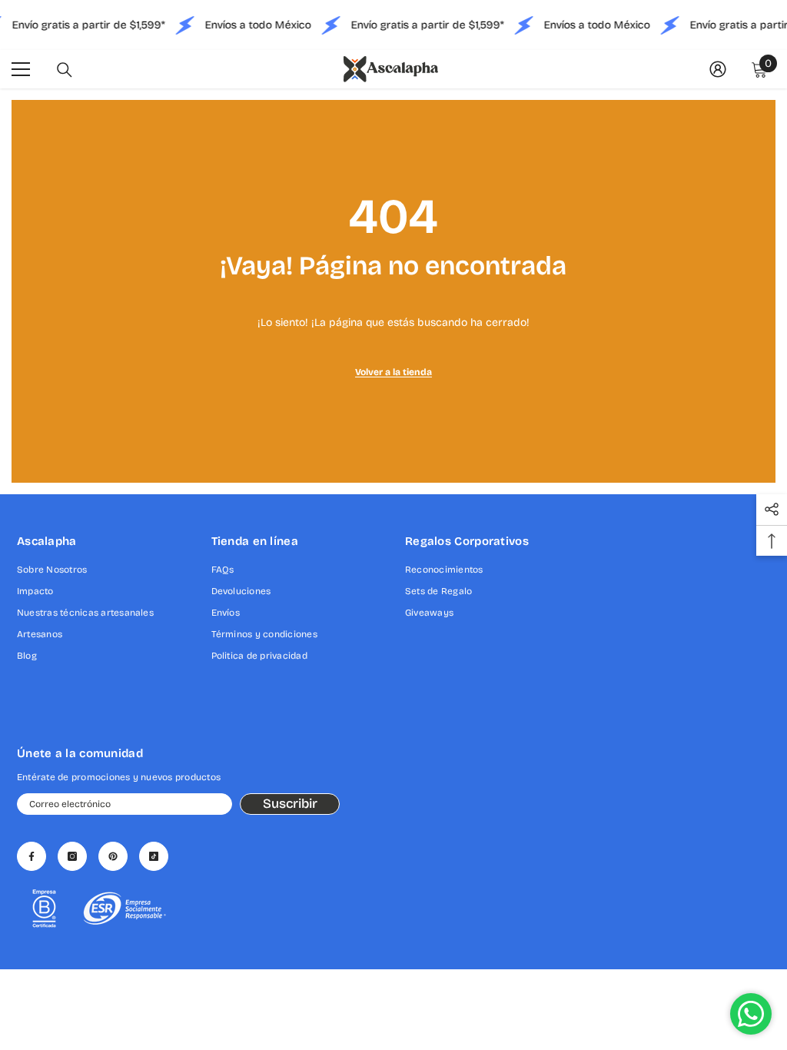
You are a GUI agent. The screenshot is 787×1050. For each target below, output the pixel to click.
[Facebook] (31, 856)
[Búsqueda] (64, 70)
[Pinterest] (113, 856)
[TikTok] (153, 856)
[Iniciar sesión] (718, 69)
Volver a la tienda (393, 372)
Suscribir (290, 804)
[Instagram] (72, 856)
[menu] (21, 69)
